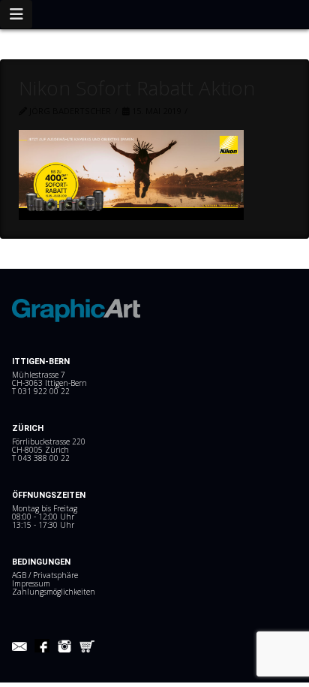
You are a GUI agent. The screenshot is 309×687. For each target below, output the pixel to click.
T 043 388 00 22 (41, 458)
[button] (16, 14)
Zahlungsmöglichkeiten (53, 591)
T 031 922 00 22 (41, 391)
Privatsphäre (55, 575)
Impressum (31, 583)
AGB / (22, 575)
